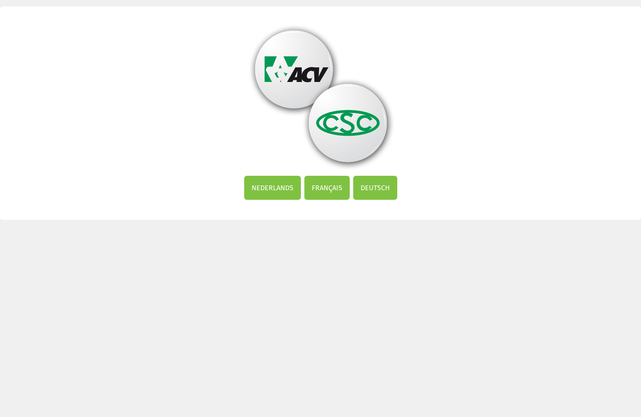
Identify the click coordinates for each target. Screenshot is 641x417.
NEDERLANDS (272, 188)
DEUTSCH (375, 188)
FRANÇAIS (327, 188)
